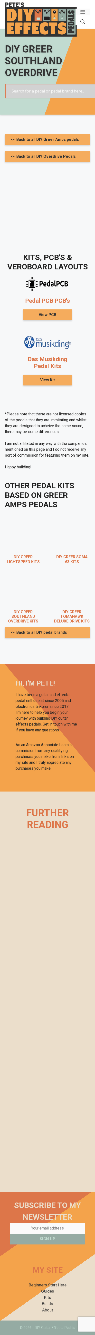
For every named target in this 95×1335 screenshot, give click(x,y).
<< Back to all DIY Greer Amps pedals (45, 139)
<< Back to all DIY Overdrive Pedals (43, 156)
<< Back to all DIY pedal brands (39, 632)
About (47, 1310)
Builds (47, 1303)
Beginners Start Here (47, 1284)
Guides (47, 1291)
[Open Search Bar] (83, 22)
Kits (47, 1297)
